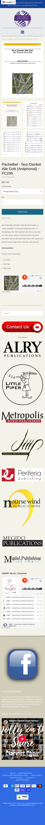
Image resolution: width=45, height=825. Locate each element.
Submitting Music (22, 780)
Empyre (32, 805)
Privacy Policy (37, 775)
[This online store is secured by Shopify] (22, 799)
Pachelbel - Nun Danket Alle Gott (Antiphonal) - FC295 (22, 39)
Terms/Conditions (16, 777)
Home (3, 39)
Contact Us (30, 777)
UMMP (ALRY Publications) (16, 803)
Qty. (3, 197)
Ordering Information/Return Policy (15, 775)
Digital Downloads (25, 773)
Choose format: (6, 186)
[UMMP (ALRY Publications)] (22, 26)
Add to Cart (22, 212)
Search (12, 773)
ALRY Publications (8, 177)
